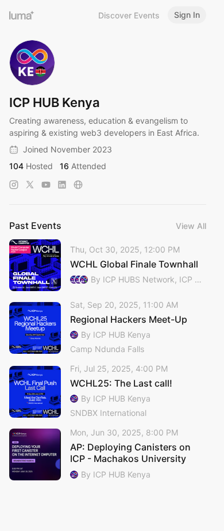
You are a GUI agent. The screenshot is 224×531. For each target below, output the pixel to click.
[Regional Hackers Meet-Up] (108, 328)
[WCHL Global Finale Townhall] (108, 265)
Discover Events (129, 15)
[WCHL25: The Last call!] (108, 391)
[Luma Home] (21, 15)
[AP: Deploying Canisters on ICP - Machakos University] (108, 454)
